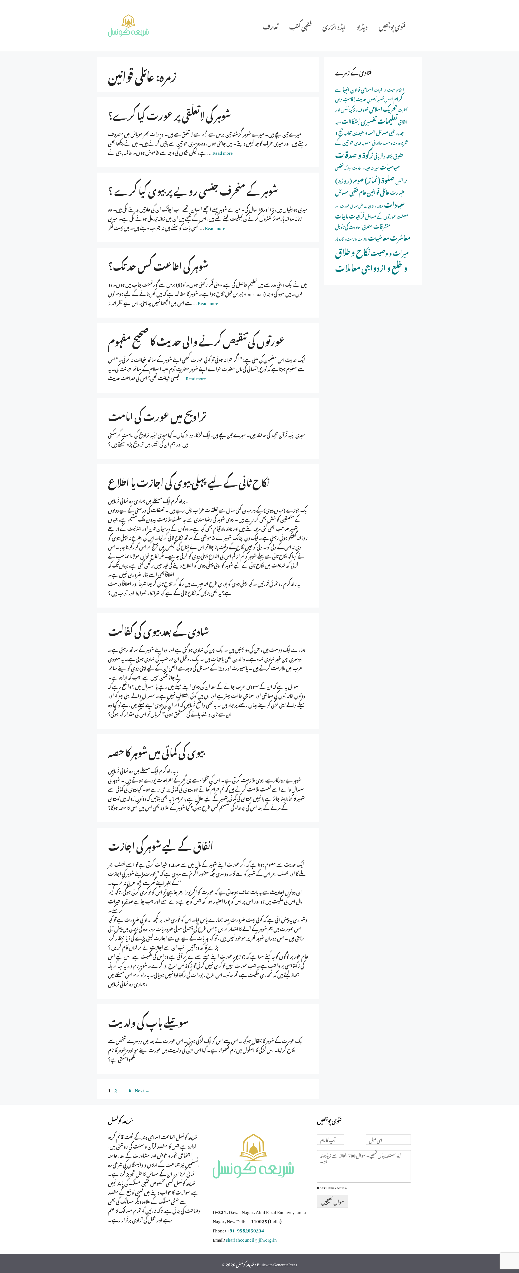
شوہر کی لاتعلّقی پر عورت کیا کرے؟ (169, 114)
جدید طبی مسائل (390, 131)
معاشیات (378, 237)
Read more (222, 151)
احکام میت (395, 89)
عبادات (394, 203)
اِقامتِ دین (345, 98)
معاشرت (400, 236)
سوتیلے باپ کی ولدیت (148, 1021)
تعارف (270, 25)
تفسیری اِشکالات (359, 120)
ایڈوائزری (334, 25)
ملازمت (362, 239)
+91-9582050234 (245, 1229)
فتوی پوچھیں (392, 25)
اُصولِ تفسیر (385, 98)
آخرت (402, 109)
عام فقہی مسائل (350, 191)
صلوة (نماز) (380, 179)
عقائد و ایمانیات (373, 206)
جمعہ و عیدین (363, 131)
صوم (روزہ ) (349, 179)
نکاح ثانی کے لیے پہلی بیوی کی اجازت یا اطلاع (188, 481)
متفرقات (382, 225)
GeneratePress (285, 1263)
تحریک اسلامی (383, 108)
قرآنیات (356, 215)
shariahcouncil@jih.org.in (251, 1238)
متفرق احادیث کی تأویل (353, 226)
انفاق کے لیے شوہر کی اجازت (160, 844)
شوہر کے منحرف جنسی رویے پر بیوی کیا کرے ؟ (193, 189)
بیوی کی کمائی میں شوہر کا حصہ (156, 751)
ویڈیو (362, 25)
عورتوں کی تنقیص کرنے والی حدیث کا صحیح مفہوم (196, 339)
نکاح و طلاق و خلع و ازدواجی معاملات (371, 258)
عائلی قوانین (378, 191)
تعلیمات (387, 119)
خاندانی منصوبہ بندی (368, 142)
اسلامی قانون (361, 89)
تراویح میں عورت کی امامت (157, 415)
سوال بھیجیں (332, 1201)
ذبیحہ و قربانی (383, 155)
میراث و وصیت (390, 252)
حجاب (348, 132)
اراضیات (380, 89)
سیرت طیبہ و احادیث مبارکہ (361, 167)
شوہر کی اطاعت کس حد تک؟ (158, 264)
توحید (338, 122)
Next (142, 1089)
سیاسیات (390, 166)
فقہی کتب (300, 25)
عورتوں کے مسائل (380, 216)
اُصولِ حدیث (366, 99)
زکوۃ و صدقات (354, 154)
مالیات (341, 215)
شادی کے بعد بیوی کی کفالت (158, 629)
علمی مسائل (356, 205)
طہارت (397, 191)
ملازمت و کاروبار (346, 238)
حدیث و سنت (392, 143)
